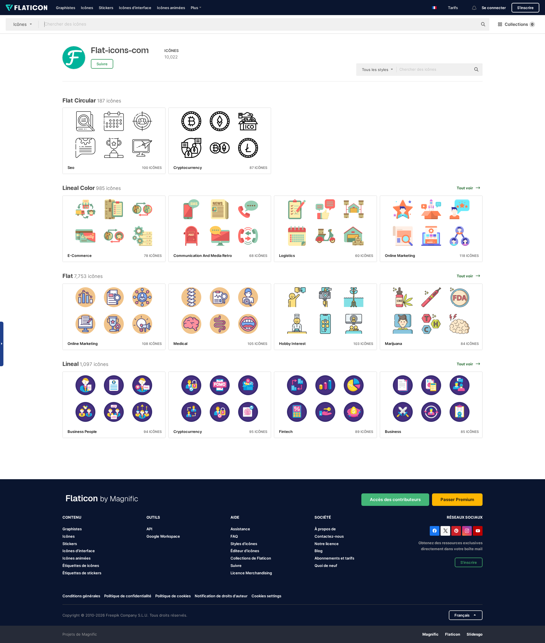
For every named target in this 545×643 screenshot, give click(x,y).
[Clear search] (470, 24)
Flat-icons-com (120, 50)
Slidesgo (475, 634)
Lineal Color (78, 188)
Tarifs (453, 7)
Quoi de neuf (326, 565)
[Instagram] (467, 531)
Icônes (87, 7)
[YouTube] (478, 531)
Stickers (106, 7)
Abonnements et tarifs (334, 558)
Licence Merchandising (251, 573)
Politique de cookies (173, 596)
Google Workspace (163, 536)
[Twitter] (445, 531)
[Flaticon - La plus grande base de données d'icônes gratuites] (26, 8)
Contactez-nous (329, 536)
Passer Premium (457, 499)
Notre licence (327, 543)
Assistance (240, 529)
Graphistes (65, 7)
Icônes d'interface (135, 7)
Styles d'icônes (243, 543)
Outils (153, 517)
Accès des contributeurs (395, 499)
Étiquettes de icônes (80, 565)
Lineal (70, 364)
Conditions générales (81, 596)
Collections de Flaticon (250, 558)
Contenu (71, 517)
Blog (318, 550)
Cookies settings (266, 596)
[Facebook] (434, 531)
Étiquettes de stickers (81, 573)
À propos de (325, 529)
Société (323, 517)
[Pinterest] (456, 531)
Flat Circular (79, 100)
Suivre (236, 565)
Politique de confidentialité (127, 596)
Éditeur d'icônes (244, 550)
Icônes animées (171, 7)
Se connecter (494, 7)
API (149, 529)
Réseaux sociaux (465, 517)
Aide (234, 517)
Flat (67, 276)
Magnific (430, 634)
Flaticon (452, 634)
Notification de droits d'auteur (221, 596)
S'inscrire (525, 7)
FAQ (234, 536)
